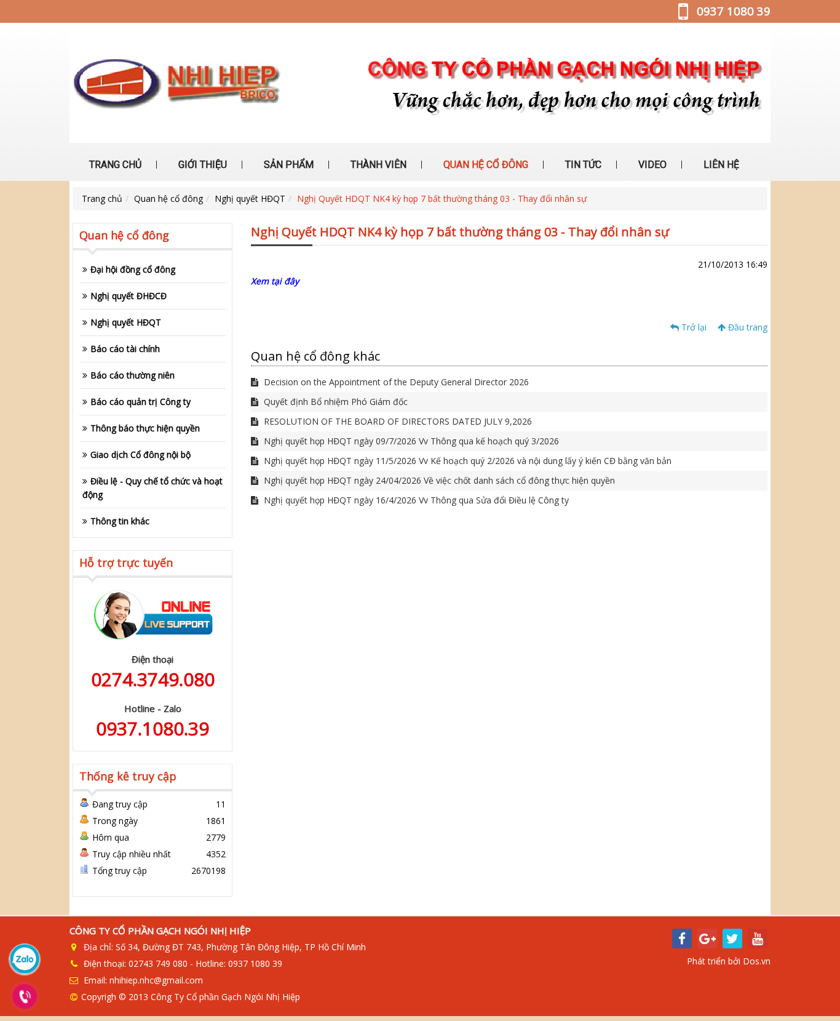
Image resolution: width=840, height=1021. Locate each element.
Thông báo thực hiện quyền (145, 428)
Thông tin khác (119, 521)
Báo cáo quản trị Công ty (140, 401)
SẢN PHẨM (287, 164)
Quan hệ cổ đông (168, 198)
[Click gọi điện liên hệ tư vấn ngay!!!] (25, 996)
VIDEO (651, 164)
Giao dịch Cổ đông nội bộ (140, 454)
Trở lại (693, 327)
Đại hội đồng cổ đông (132, 269)
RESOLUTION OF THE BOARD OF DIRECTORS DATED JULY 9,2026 (396, 421)
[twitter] (732, 938)
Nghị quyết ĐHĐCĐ (128, 296)
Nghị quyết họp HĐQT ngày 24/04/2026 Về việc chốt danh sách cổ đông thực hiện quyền (438, 480)
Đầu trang (746, 327)
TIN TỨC (582, 164)
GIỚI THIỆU (201, 164)
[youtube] (757, 938)
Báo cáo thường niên (132, 375)
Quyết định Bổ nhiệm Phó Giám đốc (334, 401)
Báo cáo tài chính (125, 348)
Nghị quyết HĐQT (250, 198)
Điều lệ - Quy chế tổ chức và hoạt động (152, 487)
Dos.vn (757, 961)
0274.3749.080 (153, 679)
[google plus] (707, 938)
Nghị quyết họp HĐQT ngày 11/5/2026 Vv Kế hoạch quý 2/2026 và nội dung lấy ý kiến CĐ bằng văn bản (466, 460)
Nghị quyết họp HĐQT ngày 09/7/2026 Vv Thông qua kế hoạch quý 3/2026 (410, 441)
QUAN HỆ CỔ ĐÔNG (484, 164)
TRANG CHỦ (114, 164)
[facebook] (682, 938)
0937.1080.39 (152, 728)
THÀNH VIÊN (377, 164)
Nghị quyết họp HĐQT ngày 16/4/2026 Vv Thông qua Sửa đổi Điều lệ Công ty (415, 500)
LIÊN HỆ (720, 164)
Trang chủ (102, 198)
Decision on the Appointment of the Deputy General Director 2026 (395, 382)
